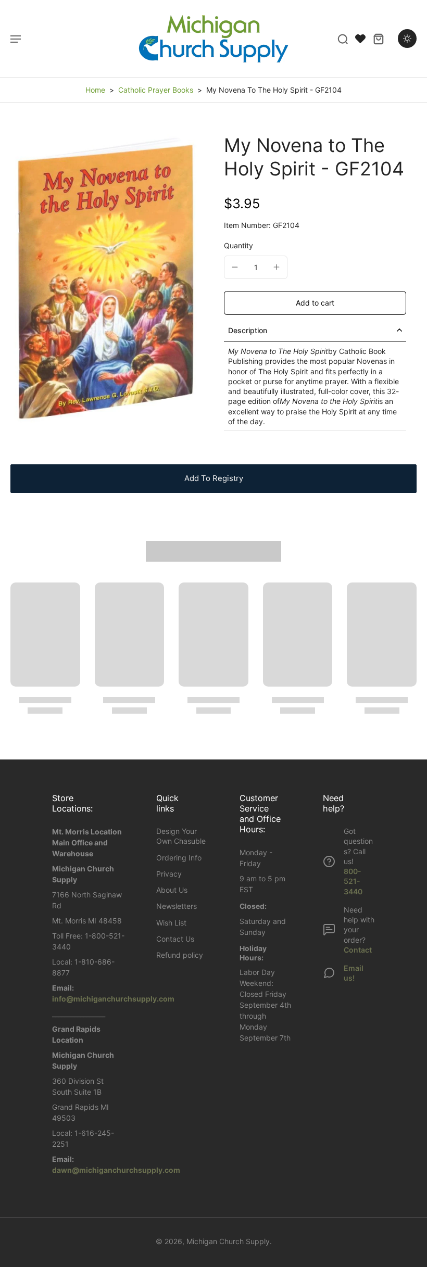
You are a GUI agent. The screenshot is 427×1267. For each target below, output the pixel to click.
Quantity (238, 245)
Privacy (169, 873)
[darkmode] (407, 38)
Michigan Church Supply (228, 1241)
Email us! (353, 973)
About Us (171, 889)
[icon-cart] (378, 38)
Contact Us (175, 938)
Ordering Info (179, 857)
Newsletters (176, 906)
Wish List (171, 922)
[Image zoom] (106, 278)
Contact (358, 949)
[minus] (234, 267)
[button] (315, 303)
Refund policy (179, 955)
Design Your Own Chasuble (181, 836)
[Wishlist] (360, 38)
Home (95, 89)
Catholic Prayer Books (155, 89)
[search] (342, 38)
